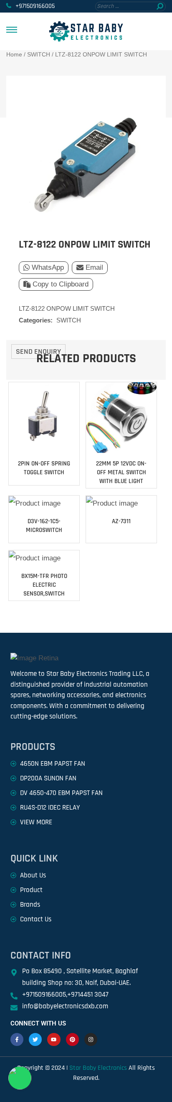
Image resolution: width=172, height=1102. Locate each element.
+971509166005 (35, 6)
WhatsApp (48, 267)
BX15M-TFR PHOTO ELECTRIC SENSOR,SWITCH (44, 585)
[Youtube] (53, 1039)
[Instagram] (90, 1039)
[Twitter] (35, 1039)
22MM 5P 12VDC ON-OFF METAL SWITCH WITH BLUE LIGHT (121, 472)
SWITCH (38, 54)
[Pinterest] (72, 1039)
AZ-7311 (121, 521)
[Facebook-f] (16, 1039)
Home (14, 54)
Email (94, 267)
